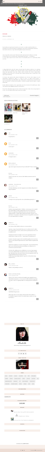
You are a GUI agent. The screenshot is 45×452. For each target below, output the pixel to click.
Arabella (5, 39)
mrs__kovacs (12, 263)
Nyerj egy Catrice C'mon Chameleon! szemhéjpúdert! (24, 420)
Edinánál (12, 86)
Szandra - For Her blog (15, 184)
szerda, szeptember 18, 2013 (13, 265)
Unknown (11, 153)
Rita (10, 143)
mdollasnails (12, 163)
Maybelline (15, 381)
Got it (25, 5)
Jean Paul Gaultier (17, 378)
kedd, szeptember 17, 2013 (13, 134)
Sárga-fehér (15, 112)
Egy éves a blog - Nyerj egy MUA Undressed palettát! (24, 412)
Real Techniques (25, 381)
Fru (9, 133)
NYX (19, 381)
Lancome (28, 378)
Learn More (21, 5)
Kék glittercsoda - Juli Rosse (24, 416)
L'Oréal (23, 378)
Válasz (37, 138)
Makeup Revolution (8, 381)
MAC (37, 378)
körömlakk (5, 34)
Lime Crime (33, 378)
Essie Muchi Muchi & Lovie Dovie (8, 113)
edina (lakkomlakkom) (14, 273)
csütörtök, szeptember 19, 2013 (14, 289)
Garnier (6, 378)
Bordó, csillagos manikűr (25, 113)
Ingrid (10, 195)
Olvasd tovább (22, 365)
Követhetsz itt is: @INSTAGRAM (22, 443)
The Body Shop (32, 381)
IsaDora (11, 378)
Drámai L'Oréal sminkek (22, 363)
